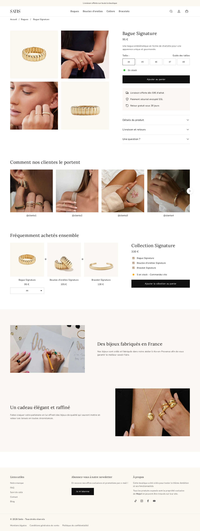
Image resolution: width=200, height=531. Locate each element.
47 (170, 62)
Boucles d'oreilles (93, 11)
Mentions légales (18, 525)
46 (156, 62)
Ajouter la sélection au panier (160, 283)
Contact (14, 497)
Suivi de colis (16, 492)
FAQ (12, 487)
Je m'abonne (82, 491)
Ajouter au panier (156, 79)
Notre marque (17, 483)
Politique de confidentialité (75, 525)
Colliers (111, 11)
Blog (12, 501)
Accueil (13, 19)
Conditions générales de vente (44, 525)
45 (142, 62)
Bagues (74, 11)
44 (129, 62)
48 (183, 62)
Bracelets (124, 11)
